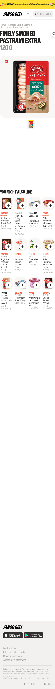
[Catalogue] (28, 14)
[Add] (8, 205)
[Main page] (13, 15)
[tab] (31, 124)
